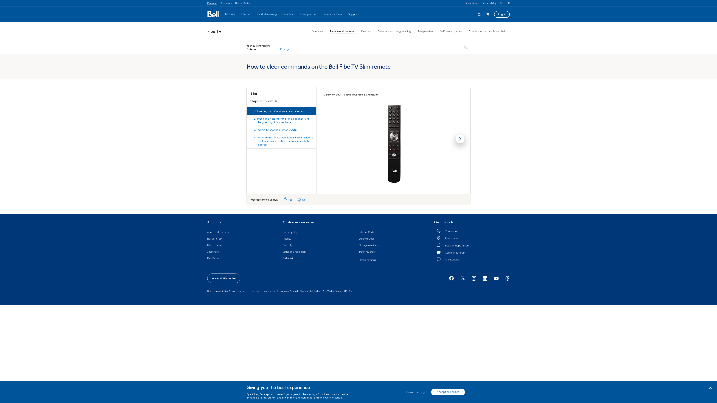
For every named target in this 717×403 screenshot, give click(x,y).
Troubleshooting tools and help (487, 31)
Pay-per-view (425, 31)
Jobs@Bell (213, 251)
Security (287, 245)
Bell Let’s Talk (214, 238)
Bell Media (213, 258)
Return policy (290, 232)
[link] (438, 231)
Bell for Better (242, 3)
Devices (366, 31)
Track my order (367, 251)
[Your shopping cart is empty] (487, 14)
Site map (255, 291)
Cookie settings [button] (367, 259)
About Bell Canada (218, 232)
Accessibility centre (224, 278)
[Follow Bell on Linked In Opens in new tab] (485, 277)
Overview (317, 31)
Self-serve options (451, 31)
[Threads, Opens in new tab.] (507, 277)
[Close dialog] (710, 388)
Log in (502, 14)
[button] (286, 49)
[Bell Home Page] (213, 14)
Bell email (288, 258)
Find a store (471, 3)
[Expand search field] (479, 14)
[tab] (281, 111)
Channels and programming (394, 31)
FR (508, 3)
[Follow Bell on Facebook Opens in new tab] (451, 277)
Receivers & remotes (342, 31)
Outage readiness (369, 245)
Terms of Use (269, 291)
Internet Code (366, 232)
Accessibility (489, 3)
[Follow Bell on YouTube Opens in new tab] (496, 277)
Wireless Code (366, 238)
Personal (212, 3)
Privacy (287, 238)
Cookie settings (416, 392)
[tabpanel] (393, 140)
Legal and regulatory (294, 251)
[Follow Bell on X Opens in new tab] (462, 278)
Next (460, 138)
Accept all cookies (448, 392)
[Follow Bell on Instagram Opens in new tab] (474, 278)
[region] (358, 392)
